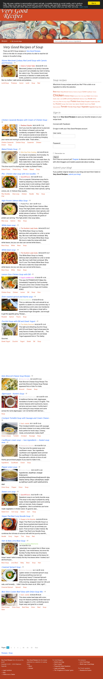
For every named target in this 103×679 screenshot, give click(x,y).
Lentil (27, 83)
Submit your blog (59, 662)
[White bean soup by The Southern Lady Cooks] (10, 233)
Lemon (22, 292)
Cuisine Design (25, 470)
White (13, 245)
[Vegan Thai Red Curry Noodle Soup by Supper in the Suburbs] (10, 524)
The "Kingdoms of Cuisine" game (63, 670)
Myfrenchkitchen (26, 300)
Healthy (55, 98)
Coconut (76, 96)
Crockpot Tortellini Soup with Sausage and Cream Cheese (25, 418)
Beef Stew (25, 607)
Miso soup (5, 221)
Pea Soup (64, 101)
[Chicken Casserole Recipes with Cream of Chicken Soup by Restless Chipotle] (10, 130)
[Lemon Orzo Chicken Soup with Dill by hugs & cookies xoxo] (10, 282)
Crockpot (24, 436)
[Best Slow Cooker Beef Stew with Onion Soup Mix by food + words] (10, 599)
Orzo (39, 292)
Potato (25, 169)
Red (38, 83)
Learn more (83, 6)
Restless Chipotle (26, 125)
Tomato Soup (72, 107)
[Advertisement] (26, 103)
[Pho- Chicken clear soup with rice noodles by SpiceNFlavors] (10, 181)
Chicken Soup (20, 142)
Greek (29, 341)
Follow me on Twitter (9, 674)
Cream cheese (6, 436)
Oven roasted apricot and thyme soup (17, 296)
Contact (31, 668)
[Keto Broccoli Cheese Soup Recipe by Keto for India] (10, 384)
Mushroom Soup (84, 98)
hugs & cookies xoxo (27, 277)
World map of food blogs (87, 664)
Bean (19, 245)
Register (76, 159)
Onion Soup (5, 487)
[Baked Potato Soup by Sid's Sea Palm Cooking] (10, 157)
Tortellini (16, 436)
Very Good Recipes (33, 51)
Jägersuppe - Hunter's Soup (13, 393)
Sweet (23, 512)
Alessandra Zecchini (27, 445)
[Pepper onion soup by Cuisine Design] (10, 475)
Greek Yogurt (6, 341)
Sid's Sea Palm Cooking (28, 152)
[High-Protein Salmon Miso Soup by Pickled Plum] (10, 208)
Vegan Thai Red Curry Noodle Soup (16, 516)
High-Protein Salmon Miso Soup (14, 200)
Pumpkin (87, 101)
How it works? (58, 664)
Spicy (74, 104)
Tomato (64, 106)
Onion (21, 487)
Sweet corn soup (8, 491)
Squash (82, 104)
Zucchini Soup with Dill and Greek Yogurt (18, 321)
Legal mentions (7, 670)
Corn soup (14, 512)
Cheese (29, 389)
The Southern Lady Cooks (29, 228)
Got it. (94, 3)
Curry (10, 536)
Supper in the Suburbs (28, 519)
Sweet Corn (5, 512)
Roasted (4, 317)
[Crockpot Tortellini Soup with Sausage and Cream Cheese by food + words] (10, 428)
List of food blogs (85, 662)
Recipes (4, 41)
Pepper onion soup (9, 467)
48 (23, 648)
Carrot (21, 83)
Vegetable (85, 106)
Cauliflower (14, 462)
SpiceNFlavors (25, 177)
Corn (28, 512)
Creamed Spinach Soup (11, 567)
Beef (38, 607)
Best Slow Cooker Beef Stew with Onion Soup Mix (22, 591)
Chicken (38, 142)
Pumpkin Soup (93, 101)
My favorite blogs (16, 41)
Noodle (31, 194)
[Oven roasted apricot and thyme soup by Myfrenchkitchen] (10, 304)
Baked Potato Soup (9, 149)
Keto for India (25, 379)
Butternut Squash (78, 92)
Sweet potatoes (56, 107)
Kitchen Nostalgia (26, 570)
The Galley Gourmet (27, 324)
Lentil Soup (5, 83)
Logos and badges (59, 668)
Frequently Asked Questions (62, 666)
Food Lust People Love (28, 397)
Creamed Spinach (7, 587)
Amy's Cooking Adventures (29, 544)
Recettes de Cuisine (85, 670)
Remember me (60, 153)
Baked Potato (6, 169)
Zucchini (15, 341)
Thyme (18, 317)
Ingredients (5, 462)
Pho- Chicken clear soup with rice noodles (19, 173)
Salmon (12, 221)
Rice (37, 194)
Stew (3, 609)
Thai (22, 536)
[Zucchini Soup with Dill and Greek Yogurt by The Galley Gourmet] (10, 329)
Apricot (11, 317)
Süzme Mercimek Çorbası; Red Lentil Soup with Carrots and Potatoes (24, 62)
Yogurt (22, 341)
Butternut (71, 92)
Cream (4, 145)
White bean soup (8, 225)
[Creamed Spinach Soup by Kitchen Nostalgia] (10, 575)
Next (36, 648)
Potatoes (14, 83)
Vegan (16, 536)
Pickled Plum (25, 204)
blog (4, 672)
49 (27, 648)
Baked (32, 169)
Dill (28, 292)
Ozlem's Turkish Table (28, 66)
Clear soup (15, 194)
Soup (33, 83)
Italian (58, 98)
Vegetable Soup (93, 107)
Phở (3, 196)
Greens (96, 96)
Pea (60, 101)
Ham (39, 563)
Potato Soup (17, 169)
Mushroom (76, 99)
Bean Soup (5, 245)
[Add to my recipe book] (15, 63)
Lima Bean (14, 563)
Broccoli (21, 389)
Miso (19, 221)
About (30, 666)
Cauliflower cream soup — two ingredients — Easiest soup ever (25, 441)
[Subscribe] (19, 66)
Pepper (14, 487)
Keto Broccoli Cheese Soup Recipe (16, 376)
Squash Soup (87, 104)
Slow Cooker (6, 607)
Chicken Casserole (7, 142)
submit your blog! (74, 174)
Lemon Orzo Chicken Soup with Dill (16, 274)
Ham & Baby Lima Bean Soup (13, 540)
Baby (22, 563)
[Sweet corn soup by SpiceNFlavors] (10, 499)
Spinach (18, 587)
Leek (61, 98)
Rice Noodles (6, 194)
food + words (25, 423)
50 (31, 648)
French (92, 96)
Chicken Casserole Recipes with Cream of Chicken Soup (24, 120)
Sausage (32, 436)
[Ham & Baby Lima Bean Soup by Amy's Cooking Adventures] (10, 548)
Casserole (30, 142)
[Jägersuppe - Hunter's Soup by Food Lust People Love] (10, 401)
